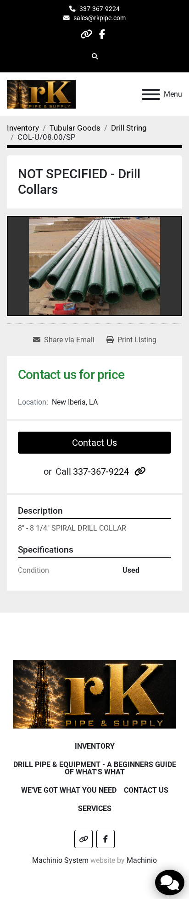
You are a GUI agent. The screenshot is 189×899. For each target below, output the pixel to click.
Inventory (95, 746)
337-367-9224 (99, 8)
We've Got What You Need (69, 790)
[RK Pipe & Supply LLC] (95, 693)
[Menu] (151, 94)
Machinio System (60, 860)
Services (94, 808)
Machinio (142, 860)
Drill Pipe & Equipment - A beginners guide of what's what (94, 768)
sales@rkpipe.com (99, 18)
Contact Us (94, 442)
